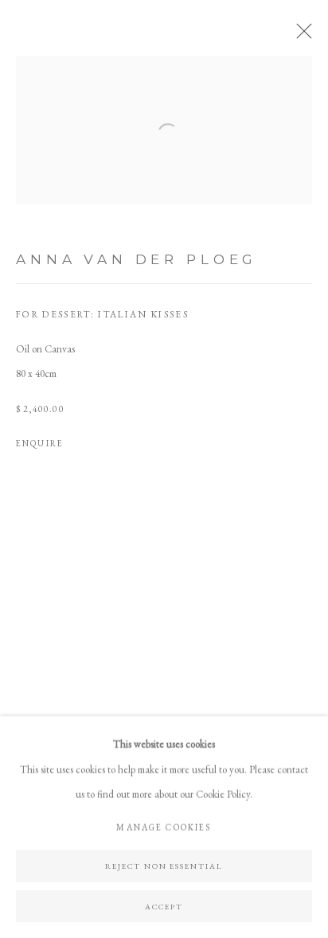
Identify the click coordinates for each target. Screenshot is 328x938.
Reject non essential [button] (164, 865)
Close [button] (300, 36)
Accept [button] (164, 906)
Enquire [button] (40, 443)
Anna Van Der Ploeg (136, 259)
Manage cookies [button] (163, 827)
